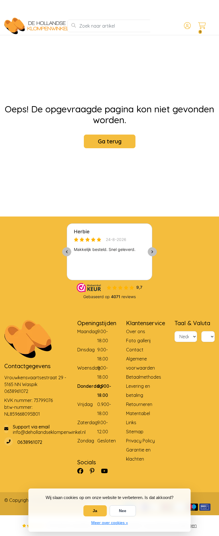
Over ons (135, 331)
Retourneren (139, 404)
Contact (134, 349)
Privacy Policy (140, 441)
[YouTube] (106, 471)
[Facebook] (82, 471)
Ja (95, 510)
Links (131, 422)
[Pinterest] (94, 471)
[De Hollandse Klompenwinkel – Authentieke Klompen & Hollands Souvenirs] (35, 26)
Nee (122, 510)
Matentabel (138, 413)
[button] (186, 26)
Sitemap (134, 431)
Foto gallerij (138, 340)
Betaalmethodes (143, 377)
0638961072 (16, 391)
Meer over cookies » (109, 522)
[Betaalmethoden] (192, 507)
